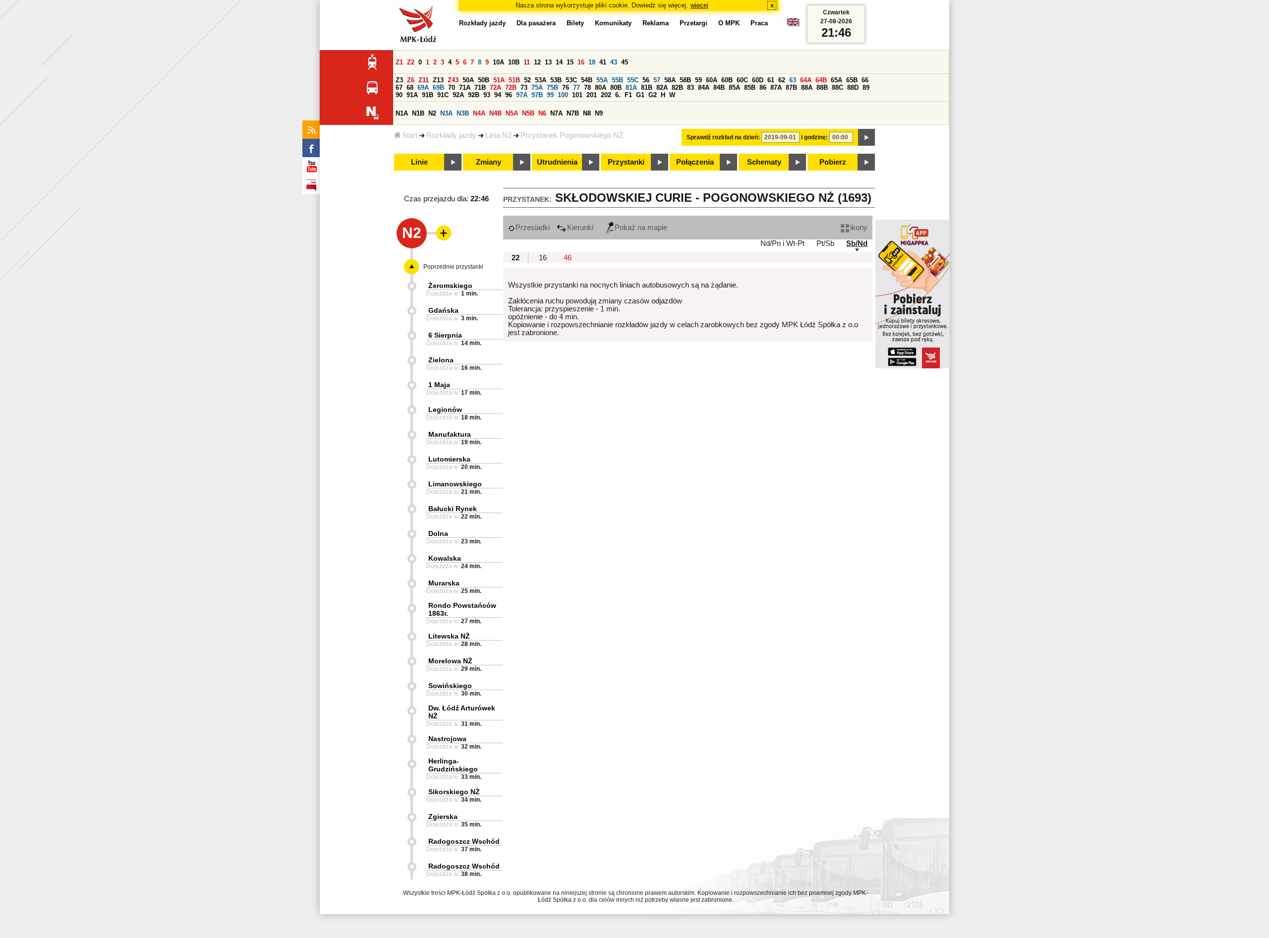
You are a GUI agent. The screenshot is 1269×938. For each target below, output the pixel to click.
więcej (699, 5)
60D (757, 80)
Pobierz (832, 162)
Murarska (444, 583)
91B (427, 95)
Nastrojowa (447, 739)
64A (805, 80)
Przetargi (693, 23)
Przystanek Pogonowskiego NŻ (571, 135)
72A (495, 87)
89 (866, 87)
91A (412, 95)
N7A (556, 113)
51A (499, 80)
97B (537, 95)
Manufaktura (449, 434)
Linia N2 (498, 135)
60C (742, 80)
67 (399, 87)
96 (508, 95)
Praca (759, 23)
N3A (446, 113)
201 (591, 95)
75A (537, 87)
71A (464, 87)
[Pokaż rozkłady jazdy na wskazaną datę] (866, 137)
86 (762, 87)
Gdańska (443, 310)
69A (423, 87)
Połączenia (695, 162)
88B (822, 87)
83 (690, 87)
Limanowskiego (455, 484)
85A (734, 87)
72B (511, 87)
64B (821, 80)
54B (586, 80)
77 (576, 87)
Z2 (410, 62)
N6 (542, 113)
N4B (495, 113)
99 (550, 95)
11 (526, 62)
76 (565, 87)
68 (409, 87)
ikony (858, 228)
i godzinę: (814, 137)
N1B (418, 113)
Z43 (453, 80)
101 (577, 95)
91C (443, 95)
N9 (599, 113)
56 (645, 80)
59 (698, 80)
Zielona (441, 360)
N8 (587, 113)
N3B (463, 113)
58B (685, 80)
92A (458, 95)
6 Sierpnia (445, 335)
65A (836, 80)
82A (662, 87)
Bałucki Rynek (452, 509)
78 (587, 87)
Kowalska (444, 558)
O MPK (729, 23)
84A (703, 87)
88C (837, 87)
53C (571, 80)
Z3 (399, 80)
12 (537, 62)
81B (646, 87)
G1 (640, 95)
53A (540, 80)
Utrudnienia (557, 162)
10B (513, 62)
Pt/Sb (825, 243)
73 (523, 87)
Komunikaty (613, 23)
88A (806, 87)
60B (727, 80)
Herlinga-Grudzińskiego (453, 765)
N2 (432, 113)
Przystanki (626, 162)
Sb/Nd (856, 243)
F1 (628, 95)
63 (792, 80)
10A (498, 62)
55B (617, 80)
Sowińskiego (450, 686)
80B (616, 87)
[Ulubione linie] (441, 233)
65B (852, 80)
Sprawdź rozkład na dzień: (723, 137)
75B (552, 87)
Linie (419, 162)
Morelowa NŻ (450, 661)
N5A (512, 113)
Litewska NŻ (449, 636)
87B (791, 87)
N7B (573, 113)
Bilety (575, 23)
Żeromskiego (450, 286)
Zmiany (488, 162)
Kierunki (580, 228)
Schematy (764, 162)
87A (776, 87)
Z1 (399, 62)
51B (514, 80)
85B (749, 87)
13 (548, 62)
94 (497, 95)
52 (527, 80)
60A (711, 80)
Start (409, 135)
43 (613, 62)
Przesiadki (533, 228)
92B (473, 95)
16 (580, 62)
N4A (479, 113)
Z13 (438, 80)
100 (563, 95)
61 (770, 80)
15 (570, 62)
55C (632, 80)
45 (624, 62)
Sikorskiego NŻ (454, 792)
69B (438, 87)
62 (781, 80)
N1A (402, 113)
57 (656, 80)
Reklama (655, 23)
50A (468, 80)
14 (559, 62)
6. (618, 95)
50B (483, 80)
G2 (652, 95)
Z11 (423, 80)
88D (853, 87)
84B (719, 87)
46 (568, 258)
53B (556, 80)
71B (480, 87)
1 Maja (439, 385)
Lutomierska (449, 459)
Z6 (410, 80)
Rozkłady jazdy (451, 135)
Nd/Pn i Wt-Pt (782, 243)
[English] (793, 24)
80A (600, 87)
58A (670, 80)
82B (677, 87)
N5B (528, 113)
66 (865, 80)
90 (399, 95)
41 (602, 62)
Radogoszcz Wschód (464, 841)
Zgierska (443, 817)
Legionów (445, 409)
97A (521, 95)
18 (591, 62)
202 (606, 95)
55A (602, 80)
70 (451, 87)
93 (486, 95)
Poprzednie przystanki (453, 266)
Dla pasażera (536, 23)
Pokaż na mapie (641, 228)
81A (631, 87)
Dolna (438, 533)
